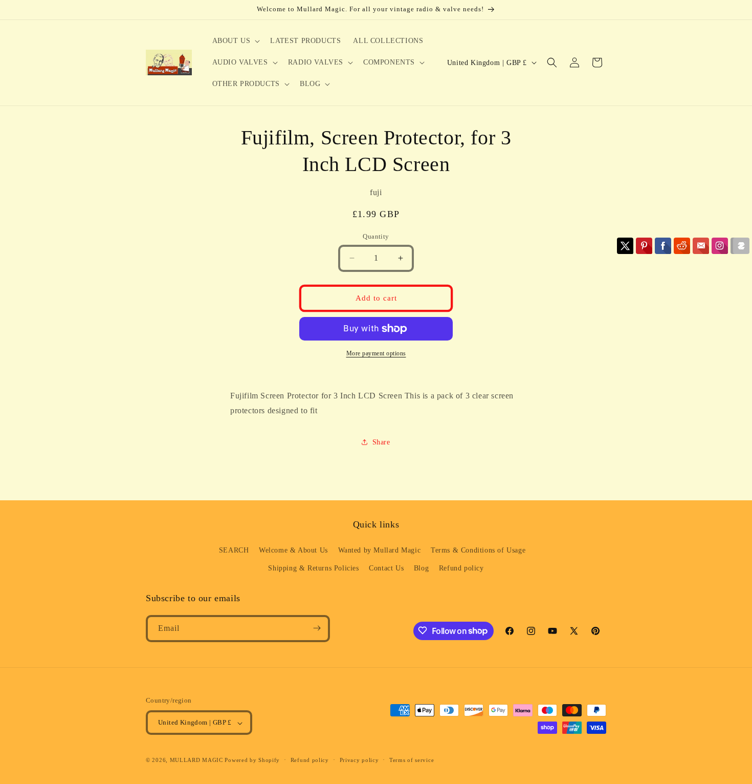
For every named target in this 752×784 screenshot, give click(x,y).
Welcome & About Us (293, 550)
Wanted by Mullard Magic (379, 550)
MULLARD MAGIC (196, 760)
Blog (421, 568)
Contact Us (386, 568)
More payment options (376, 353)
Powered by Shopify (252, 760)
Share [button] (381, 442)
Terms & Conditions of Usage (478, 550)
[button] (235, 41)
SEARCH (234, 550)
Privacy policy (359, 760)
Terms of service (411, 760)
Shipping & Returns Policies (313, 568)
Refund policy (461, 568)
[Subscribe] (316, 628)
